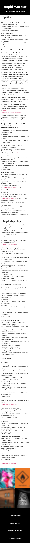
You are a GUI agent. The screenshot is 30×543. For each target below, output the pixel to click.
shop (6, 12)
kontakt (12, 12)
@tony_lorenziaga (15, 515)
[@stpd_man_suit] (15, 520)
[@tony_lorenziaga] (15, 513)
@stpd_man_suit (15, 523)
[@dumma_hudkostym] (15, 528)
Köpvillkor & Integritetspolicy (15, 538)
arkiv (23, 12)
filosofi (18, 12)
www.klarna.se (18, 153)
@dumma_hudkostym (15, 530)
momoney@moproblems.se (10, 187)
